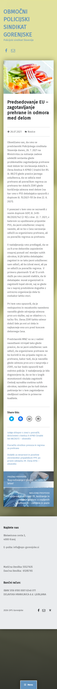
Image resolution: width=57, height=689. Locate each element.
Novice (31, 131)
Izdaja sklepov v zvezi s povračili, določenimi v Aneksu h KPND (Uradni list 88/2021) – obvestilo (25, 435)
